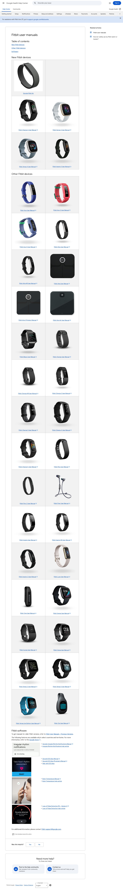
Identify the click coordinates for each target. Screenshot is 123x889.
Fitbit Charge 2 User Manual (61, 393)
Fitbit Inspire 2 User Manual (27, 577)
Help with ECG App (48, 763)
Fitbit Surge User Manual (27, 650)
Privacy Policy (19, 885)
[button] (3, 3)
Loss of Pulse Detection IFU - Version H (54, 806)
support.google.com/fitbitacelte (38, 19)
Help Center (6, 9)
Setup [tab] (17, 14)
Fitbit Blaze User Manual (27, 357)
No (39, 844)
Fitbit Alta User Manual (61, 247)
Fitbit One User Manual (27, 613)
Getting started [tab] (6, 14)
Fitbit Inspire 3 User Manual (61, 166)
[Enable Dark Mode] (50, 885)
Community (16, 9)
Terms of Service (28, 885)
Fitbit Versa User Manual (61, 650)
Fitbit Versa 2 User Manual (27, 687)
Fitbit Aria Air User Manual (61, 320)
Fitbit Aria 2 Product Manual (27, 320)
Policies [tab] (111, 14)
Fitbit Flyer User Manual (61, 503)
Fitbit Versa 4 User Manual (27, 167)
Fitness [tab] (36, 14)
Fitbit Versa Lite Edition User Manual (27, 723)
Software (15, 52)
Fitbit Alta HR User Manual (27, 283)
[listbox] (41, 885)
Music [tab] (76, 14)
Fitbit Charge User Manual (61, 357)
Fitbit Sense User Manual (61, 613)
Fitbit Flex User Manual (61, 467)
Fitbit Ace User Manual (27, 210)
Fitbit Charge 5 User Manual (27, 467)
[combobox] (70, 3)
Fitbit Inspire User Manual (27, 540)
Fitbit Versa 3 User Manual (61, 687)
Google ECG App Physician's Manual (54, 761)
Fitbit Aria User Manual (61, 284)
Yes (30, 844)
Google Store (34, 740)
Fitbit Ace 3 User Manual (27, 247)
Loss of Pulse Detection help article (53, 808)
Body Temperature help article (52, 781)
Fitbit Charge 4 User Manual (61, 430)
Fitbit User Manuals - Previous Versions (59, 734)
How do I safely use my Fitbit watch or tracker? (105, 38)
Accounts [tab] (94, 14)
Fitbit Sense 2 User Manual (61, 130)
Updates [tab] (103, 14)
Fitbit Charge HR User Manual (27, 393)
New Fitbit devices (18, 45)
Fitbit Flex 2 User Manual (27, 503)
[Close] (120, 18)
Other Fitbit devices (19, 48)
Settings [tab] (59, 14)
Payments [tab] (84, 14)
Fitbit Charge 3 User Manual (27, 430)
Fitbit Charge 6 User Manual (27, 130)
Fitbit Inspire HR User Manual (61, 540)
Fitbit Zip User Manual (61, 723)
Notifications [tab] (26, 14)
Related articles (95, 28)
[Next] (119, 14)
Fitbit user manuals (99, 33)
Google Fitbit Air (28, 93)
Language (40, 883)
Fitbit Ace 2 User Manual (61, 210)
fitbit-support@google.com (51, 829)
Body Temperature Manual (50, 779)
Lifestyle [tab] (68, 14)
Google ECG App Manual (50, 759)
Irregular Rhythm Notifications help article (55, 746)
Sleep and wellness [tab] (47, 14)
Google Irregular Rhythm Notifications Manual (56, 744)
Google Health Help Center (17, 3)
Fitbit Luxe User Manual (61, 577)
